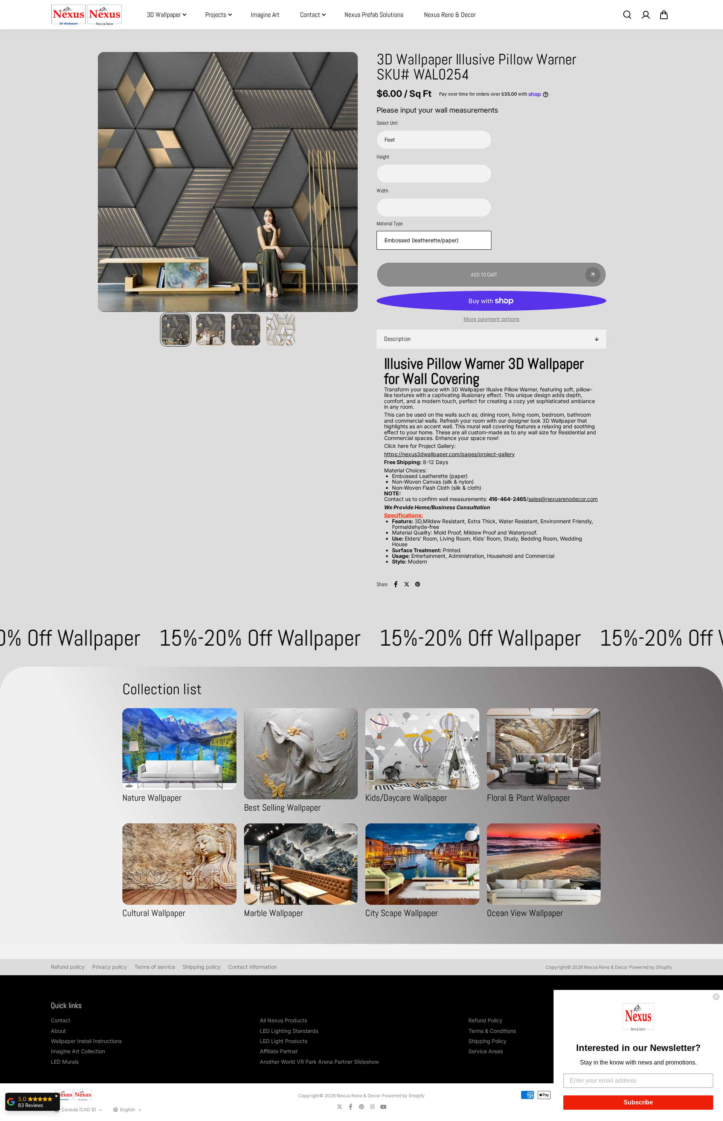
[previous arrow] (113, 182)
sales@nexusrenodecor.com (563, 499)
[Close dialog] (716, 996)
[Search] (627, 14)
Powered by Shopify (650, 967)
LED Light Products (283, 1041)
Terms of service (154, 967)
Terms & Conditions (492, 1031)
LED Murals (65, 1061)
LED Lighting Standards (289, 1031)
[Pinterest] (417, 584)
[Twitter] (406, 584)
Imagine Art (265, 14)
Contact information (252, 967)
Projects (215, 14)
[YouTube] (383, 1106)
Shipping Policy (487, 1041)
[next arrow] (343, 182)
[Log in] (645, 14)
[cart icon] (664, 14)
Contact (310, 14)
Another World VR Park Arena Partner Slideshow (319, 1061)
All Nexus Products (283, 1020)
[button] (638, 1018)
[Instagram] (372, 1106)
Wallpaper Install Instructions (86, 1041)
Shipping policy (202, 967)
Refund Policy (485, 1020)
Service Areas (485, 1051)
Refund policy (68, 967)
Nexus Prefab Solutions (374, 14)
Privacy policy (109, 967)
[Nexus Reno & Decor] (86, 15)
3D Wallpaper (164, 14)
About (58, 1031)
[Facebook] (395, 584)
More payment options (491, 319)
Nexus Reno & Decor (450, 14)
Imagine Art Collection (78, 1051)
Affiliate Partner (279, 1051)
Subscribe (638, 1102)
